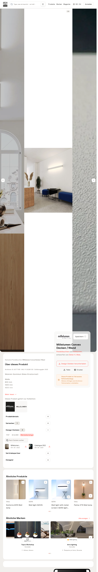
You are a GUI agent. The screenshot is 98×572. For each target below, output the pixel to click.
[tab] (7, 435)
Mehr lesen (9, 394)
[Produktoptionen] (22, 482)
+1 (68, 497)
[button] (50, 511)
